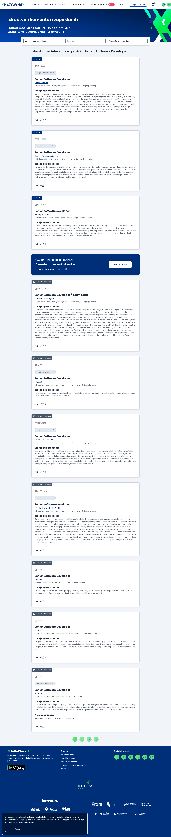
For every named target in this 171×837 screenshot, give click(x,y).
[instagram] (123, 757)
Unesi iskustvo (120, 264)
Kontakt (64, 772)
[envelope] (151, 757)
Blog (121, 4)
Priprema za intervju (97, 4)
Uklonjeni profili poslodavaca (73, 765)
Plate (62, 4)
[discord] (144, 757)
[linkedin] (137, 757)
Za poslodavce (138, 4)
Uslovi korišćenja (68, 758)
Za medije (65, 769)
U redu (17, 829)
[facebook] (116, 757)
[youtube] (130, 757)
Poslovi (35, 4)
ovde (32, 822)
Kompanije (76, 4)
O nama (64, 751)
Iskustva (49, 4)
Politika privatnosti (69, 762)
